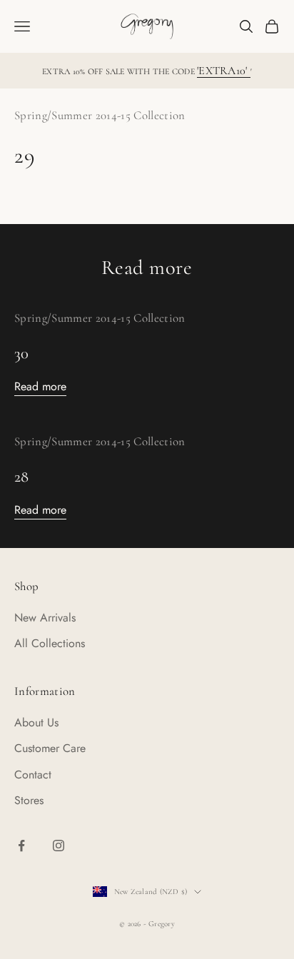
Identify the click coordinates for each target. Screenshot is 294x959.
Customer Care (50, 748)
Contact (32, 774)
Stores (29, 800)
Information (45, 691)
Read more (40, 386)
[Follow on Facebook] (21, 845)
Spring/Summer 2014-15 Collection (100, 115)
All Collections (49, 643)
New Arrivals (45, 617)
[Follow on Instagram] (58, 845)
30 (21, 352)
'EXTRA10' (223, 71)
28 (21, 476)
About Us (36, 722)
